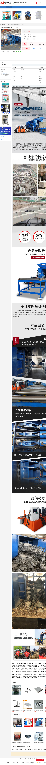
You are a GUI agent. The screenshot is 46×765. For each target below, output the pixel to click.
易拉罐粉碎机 (34, 749)
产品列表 (3, 24)
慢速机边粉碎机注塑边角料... (5, 113)
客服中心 (18, 762)
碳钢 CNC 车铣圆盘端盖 (26, 742)
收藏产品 (3, 51)
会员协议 (32, 762)
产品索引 (2, 136)
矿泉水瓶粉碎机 (15, 749)
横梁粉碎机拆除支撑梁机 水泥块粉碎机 (29, 759)
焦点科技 (29, 763)
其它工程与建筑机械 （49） (5, 66)
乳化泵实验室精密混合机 (16, 727)
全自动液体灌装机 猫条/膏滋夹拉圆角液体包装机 (30, 727)
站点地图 (23, 762)
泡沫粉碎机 (20, 749)
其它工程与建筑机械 (8, 24)
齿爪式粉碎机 (39, 749)
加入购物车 (34, 48)
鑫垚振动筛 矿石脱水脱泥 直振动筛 (17, 742)
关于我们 (8, 762)
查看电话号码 (5, 73)
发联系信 (26, 48)
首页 (0, 24)
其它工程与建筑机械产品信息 (22, 758)
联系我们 (13, 762)
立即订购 (39, 48)
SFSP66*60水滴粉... (4, 103)
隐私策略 (27, 762)
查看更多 (5, 77)
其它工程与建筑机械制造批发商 (33, 758)
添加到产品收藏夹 (4, 137)
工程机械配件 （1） (4, 64)
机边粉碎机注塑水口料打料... (5, 124)
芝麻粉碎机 (29, 749)
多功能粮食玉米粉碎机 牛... (5, 92)
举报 (8, 51)
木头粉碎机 (25, 749)
